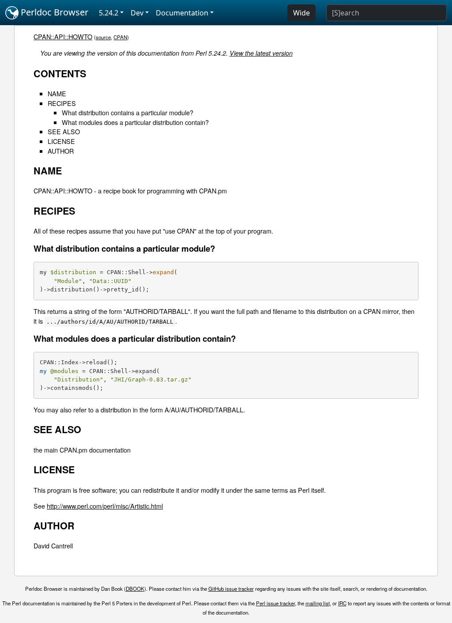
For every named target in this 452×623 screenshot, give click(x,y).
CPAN (120, 37)
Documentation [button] (182, 13)
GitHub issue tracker (231, 588)
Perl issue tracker (275, 603)
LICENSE (61, 141)
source (103, 37)
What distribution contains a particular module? (127, 112)
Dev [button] (137, 13)
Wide (301, 13)
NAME (57, 93)
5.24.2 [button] (108, 13)
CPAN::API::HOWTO (63, 36)
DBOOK (135, 588)
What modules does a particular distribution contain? (135, 122)
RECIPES (62, 103)
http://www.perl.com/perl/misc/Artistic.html (105, 505)
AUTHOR (61, 150)
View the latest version (261, 53)
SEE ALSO (64, 131)
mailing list (317, 603)
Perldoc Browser (53, 12)
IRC (342, 603)
